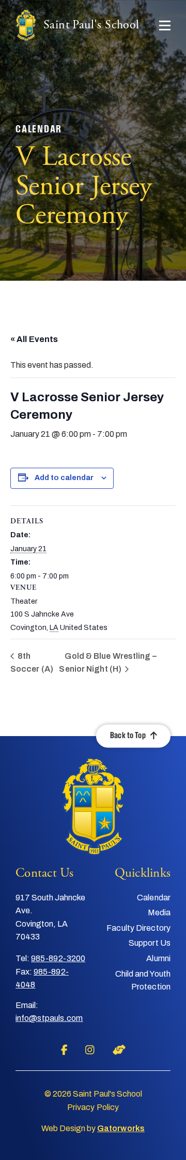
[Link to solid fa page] (119, 1049)
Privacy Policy (93, 1107)
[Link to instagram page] (90, 1049)
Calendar (154, 897)
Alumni (158, 958)
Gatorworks (121, 1128)
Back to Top (128, 735)
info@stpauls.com (49, 1018)
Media (159, 912)
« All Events (34, 339)
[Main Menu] (165, 25)
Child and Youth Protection (143, 980)
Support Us (150, 943)
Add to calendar (64, 478)
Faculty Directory (138, 928)
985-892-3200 (58, 958)
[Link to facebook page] (64, 1049)
